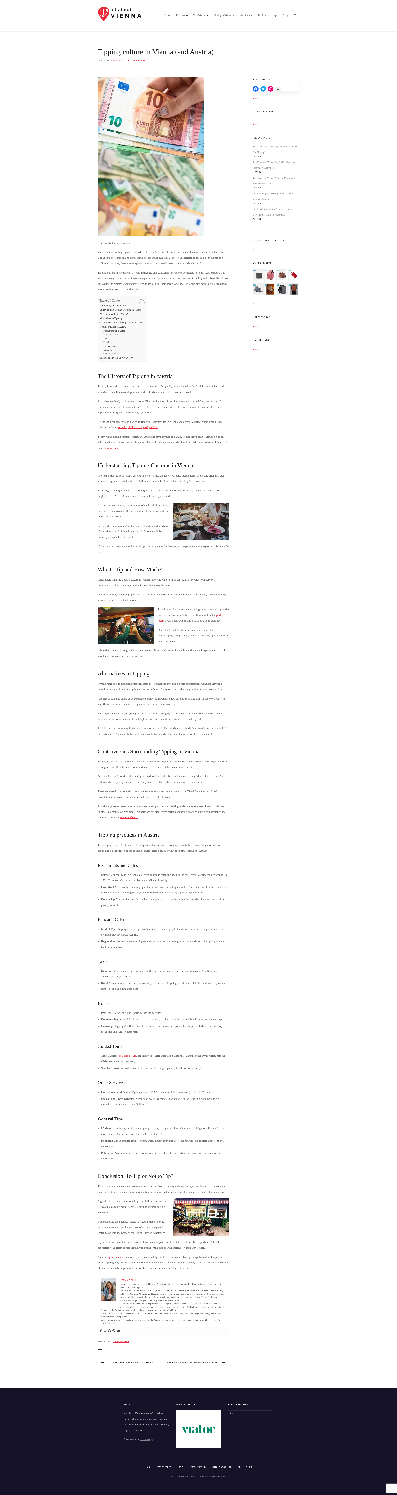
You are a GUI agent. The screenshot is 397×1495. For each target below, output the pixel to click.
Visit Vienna (199, 15)
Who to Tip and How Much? (113, 314)
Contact (179, 1467)
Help (274, 15)
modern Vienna (129, 817)
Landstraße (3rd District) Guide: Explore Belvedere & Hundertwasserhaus (272, 212)
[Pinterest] (113, 1330)
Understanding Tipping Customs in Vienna (120, 309)
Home (167, 15)
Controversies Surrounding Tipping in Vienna (121, 322)
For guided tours (127, 1055)
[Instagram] (109, 1330)
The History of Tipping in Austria (115, 305)
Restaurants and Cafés (114, 331)
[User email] (118, 1330)
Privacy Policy (163, 1467)
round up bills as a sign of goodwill (138, 427)
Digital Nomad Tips (221, 1467)
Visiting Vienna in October (133, 1362)
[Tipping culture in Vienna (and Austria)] (151, 79)
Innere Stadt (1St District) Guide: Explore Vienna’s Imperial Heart (273, 196)
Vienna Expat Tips (197, 1467)
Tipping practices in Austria (112, 326)
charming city (110, 447)
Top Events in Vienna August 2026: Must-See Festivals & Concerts (275, 181)
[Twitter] (105, 1330)
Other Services (110, 350)
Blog (285, 15)
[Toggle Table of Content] (140, 300)
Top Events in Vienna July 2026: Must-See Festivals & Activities (274, 165)
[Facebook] (100, 1330)
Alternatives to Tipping (110, 318)
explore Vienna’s (116, 1257)
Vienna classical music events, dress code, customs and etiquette (198, 1362)
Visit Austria (246, 15)
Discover (180, 15)
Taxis (106, 338)
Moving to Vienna (222, 15)
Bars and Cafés (110, 334)
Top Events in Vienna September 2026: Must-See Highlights (275, 149)
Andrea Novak (136, 60)
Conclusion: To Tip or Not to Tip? (116, 357)
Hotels (106, 342)
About (248, 1467)
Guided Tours (110, 346)
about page (146, 1439)
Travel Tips (121, 1342)
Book (260, 15)
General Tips (109, 353)
